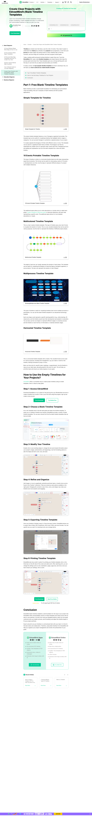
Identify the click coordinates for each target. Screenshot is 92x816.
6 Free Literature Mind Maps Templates (10, 53)
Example (29, 44)
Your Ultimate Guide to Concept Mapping (10, 67)
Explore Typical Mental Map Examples (10, 63)
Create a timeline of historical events (36, 212)
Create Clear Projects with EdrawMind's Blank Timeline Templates (11, 73)
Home (25, 44)
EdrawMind (27, 381)
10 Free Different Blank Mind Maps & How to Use (10, 49)
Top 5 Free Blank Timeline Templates (36, 73)
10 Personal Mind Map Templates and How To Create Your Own (10, 58)
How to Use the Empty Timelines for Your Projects (40, 75)
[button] (65, 675)
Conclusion (30, 77)
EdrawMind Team (17, 25)
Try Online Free (52, 400)
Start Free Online (52, 599)
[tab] (10, 45)
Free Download (15, 33)
